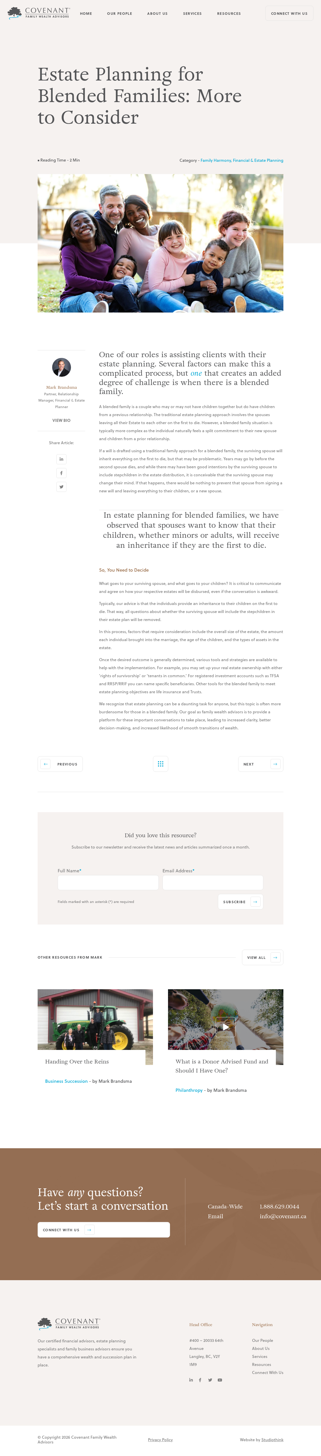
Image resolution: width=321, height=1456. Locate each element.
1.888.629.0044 (279, 1207)
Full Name (70, 870)
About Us (157, 13)
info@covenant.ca (283, 1216)
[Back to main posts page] (160, 764)
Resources (229, 13)
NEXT (249, 764)
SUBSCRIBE (234, 901)
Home (86, 13)
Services (192, 13)
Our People (119, 13)
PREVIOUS (67, 764)
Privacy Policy (160, 1439)
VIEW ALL (256, 957)
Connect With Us (289, 13)
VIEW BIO (61, 420)
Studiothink (272, 1439)
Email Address (179, 870)
